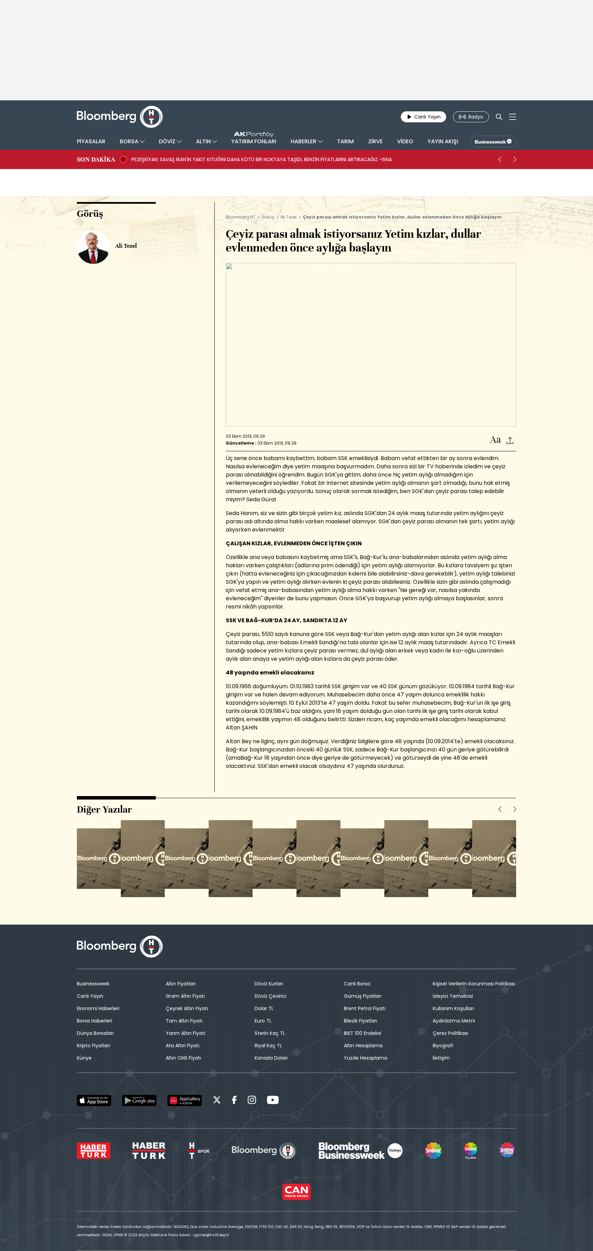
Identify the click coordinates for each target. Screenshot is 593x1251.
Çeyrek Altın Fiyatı (187, 1008)
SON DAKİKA (96, 159)
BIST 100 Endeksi (362, 1033)
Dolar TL (264, 1008)
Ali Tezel (288, 217)
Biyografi (443, 1045)
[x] (217, 1101)
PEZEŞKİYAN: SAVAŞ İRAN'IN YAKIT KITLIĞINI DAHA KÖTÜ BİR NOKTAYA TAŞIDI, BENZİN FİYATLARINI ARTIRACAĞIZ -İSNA (261, 159)
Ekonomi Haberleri (98, 1008)
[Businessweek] (361, 1151)
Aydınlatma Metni (454, 1020)
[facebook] (234, 1101)
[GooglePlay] (139, 1100)
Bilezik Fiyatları (360, 1020)
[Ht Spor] (198, 1151)
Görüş (267, 217)
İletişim (441, 1057)
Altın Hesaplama (363, 1045)
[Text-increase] (495, 440)
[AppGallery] (184, 1100)
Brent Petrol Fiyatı (364, 1008)
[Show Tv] (433, 1151)
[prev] (499, 159)
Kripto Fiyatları (93, 1045)
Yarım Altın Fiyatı (185, 1033)
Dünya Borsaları (95, 1033)
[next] (514, 159)
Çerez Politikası (450, 1033)
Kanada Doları (271, 1057)
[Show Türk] (470, 1151)
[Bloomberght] (120, 117)
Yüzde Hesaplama (365, 1057)
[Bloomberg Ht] (264, 1151)
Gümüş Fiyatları (362, 996)
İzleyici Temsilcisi (453, 996)
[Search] (499, 117)
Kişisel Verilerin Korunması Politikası (474, 983)
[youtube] (273, 1101)
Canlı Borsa (357, 983)
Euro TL (263, 1020)
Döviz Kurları (269, 983)
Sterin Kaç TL (270, 1033)
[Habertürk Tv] (148, 1151)
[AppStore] (94, 1100)
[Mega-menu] (512, 117)
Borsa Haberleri (94, 1020)
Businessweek (93, 983)
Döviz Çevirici (270, 996)
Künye (84, 1057)
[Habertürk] (93, 1151)
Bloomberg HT (240, 217)
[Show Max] (508, 1151)
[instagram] (252, 1101)
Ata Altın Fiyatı (182, 1045)
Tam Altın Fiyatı (184, 1020)
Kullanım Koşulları (453, 1008)
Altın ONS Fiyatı (183, 1057)
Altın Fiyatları (181, 983)
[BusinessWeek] (493, 141)
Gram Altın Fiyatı (185, 996)
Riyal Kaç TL (268, 1045)
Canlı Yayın (90, 996)
